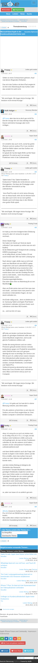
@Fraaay (6, 118)
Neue (8, 14)
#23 (36, 139)
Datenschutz (4, 633)
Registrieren (19, 10)
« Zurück (3, 27)
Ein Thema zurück (10, 530)
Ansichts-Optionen (31, 32)
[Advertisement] (19, 53)
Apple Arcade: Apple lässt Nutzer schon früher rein (19, 554)
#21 (36, 73)
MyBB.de (17, 661)
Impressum (32, 631)
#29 (36, 507)
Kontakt (5, 651)
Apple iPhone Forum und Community (8, 19)
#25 (36, 227)
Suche (29, 14)
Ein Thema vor (23, 530)
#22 (36, 114)
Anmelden (6, 10)
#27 (36, 399)
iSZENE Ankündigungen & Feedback (10, 21)
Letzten (15, 14)
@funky (5, 511)
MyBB (29, 661)
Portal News (24, 21)
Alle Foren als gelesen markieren (13, 643)
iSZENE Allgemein (23, 19)
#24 (36, 172)
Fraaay (6, 175)
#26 (36, 325)
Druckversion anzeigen (8, 609)
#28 (36, 429)
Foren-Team (17, 651)
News (22, 14)
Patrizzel (34, 569)
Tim (2, 601)
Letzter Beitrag (24, 558)
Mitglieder (29, 651)
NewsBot (3, 556)
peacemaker (33, 580)
